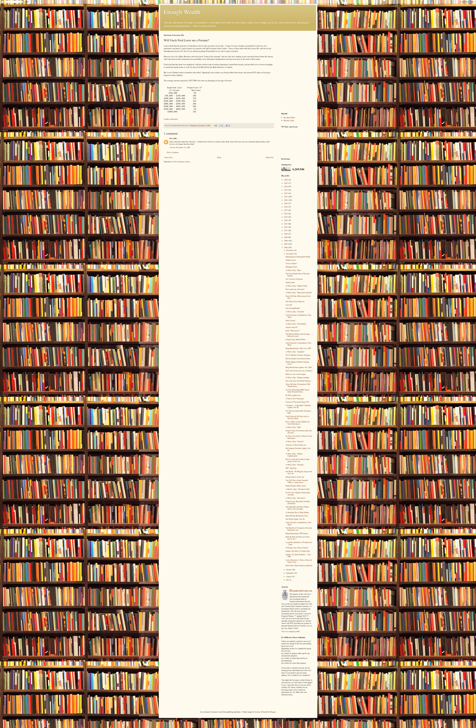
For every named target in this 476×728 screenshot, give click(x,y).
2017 (286, 210)
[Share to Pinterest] (229, 125)
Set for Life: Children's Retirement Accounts (298, 493)
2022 (286, 193)
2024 (286, 186)
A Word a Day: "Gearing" (295, 464)
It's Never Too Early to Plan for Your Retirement (299, 437)
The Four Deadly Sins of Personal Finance (298, 274)
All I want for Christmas (294, 279)
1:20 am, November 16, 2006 (179, 147)
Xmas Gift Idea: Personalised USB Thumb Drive (298, 385)
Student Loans (291, 260)
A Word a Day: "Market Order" (297, 286)
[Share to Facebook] (227, 125)
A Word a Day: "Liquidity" (295, 351)
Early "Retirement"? (293, 330)
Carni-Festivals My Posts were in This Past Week (297, 417)
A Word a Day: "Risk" (293, 427)
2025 (286, 183)
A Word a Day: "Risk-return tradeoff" (299, 292)
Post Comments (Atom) (181, 161)
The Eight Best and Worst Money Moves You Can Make (297, 508)
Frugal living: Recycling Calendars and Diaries (298, 502)
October (289, 569)
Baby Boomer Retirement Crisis (297, 516)
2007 (286, 244)
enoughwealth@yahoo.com (302, 591)
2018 (286, 207)
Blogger (273, 712)
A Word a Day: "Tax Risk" (295, 311)
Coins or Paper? (291, 263)
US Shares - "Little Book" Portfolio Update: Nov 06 (298, 406)
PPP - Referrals (291, 468)
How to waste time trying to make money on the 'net (298, 460)
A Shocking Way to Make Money (297, 512)
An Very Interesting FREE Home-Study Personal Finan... (298, 391)
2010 (286, 234)
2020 (286, 200)
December (290, 250)
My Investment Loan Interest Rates (298, 358)
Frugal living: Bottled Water (295, 339)
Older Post (269, 157)
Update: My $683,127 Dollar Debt (298, 551)
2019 (286, 203)
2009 (286, 237)
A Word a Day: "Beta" (293, 270)
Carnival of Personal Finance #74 (297, 402)
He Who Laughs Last (293, 395)
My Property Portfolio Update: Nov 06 (298, 449)
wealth (166, 119)
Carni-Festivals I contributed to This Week (298, 316)
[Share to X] (224, 125)
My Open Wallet (289, 117)
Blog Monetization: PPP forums (297, 533)
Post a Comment (172, 152)
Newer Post (168, 157)
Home (219, 157)
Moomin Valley (288, 120)
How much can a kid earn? (295, 289)
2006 (286, 247)
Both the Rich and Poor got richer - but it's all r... (298, 538)
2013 (286, 224)
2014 (286, 220)
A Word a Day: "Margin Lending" (298, 377)
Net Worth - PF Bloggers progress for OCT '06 (299, 472)
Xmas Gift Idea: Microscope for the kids (298, 297)
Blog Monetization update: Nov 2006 (299, 367)
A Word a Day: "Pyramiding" (296, 324)
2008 (286, 240)
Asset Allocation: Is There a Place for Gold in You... (299, 561)
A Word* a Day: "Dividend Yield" (298, 489)
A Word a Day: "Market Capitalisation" (294, 455)
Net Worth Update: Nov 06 (295, 519)
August (289, 576)
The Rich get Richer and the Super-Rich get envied (298, 335)
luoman (257, 712)
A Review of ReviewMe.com (296, 445)
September (290, 573)
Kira (171, 138)
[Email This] (220, 125)
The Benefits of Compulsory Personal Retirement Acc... (299, 529)
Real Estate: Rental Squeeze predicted (299, 565)
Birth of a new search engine (296, 374)
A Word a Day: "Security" (295, 441)
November (290, 254)
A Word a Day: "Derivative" (296, 498)
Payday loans (290, 282)
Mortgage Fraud (291, 267)
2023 (286, 190)
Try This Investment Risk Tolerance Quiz (298, 412)
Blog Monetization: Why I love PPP (298, 348)
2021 (286, 196)
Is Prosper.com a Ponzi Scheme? (297, 547)
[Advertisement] (296, 71)
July (287, 580)
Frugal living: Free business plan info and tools (299, 431)
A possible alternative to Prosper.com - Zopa (299, 543)
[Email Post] (215, 125)
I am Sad (289, 305)
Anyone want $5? (292, 327)
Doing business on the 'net (295, 477)
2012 (286, 227)
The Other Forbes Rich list (295, 301)
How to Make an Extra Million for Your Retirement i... (298, 423)
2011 (286, 230)
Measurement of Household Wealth (298, 257)
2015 (286, 217)
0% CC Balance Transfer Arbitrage (298, 355)
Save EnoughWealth (293, 308)
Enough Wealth (182, 12)
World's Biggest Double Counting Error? (297, 363)
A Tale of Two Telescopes (295, 398)
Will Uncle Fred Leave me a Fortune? (299, 370)
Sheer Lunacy (290, 320)
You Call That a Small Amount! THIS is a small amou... (297, 481)
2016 (286, 213)
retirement (174, 119)
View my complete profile (290, 631)
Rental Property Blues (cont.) (296, 486)
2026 (286, 180)
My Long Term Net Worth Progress (298, 381)
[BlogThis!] (222, 125)
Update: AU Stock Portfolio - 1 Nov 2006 (298, 555)
